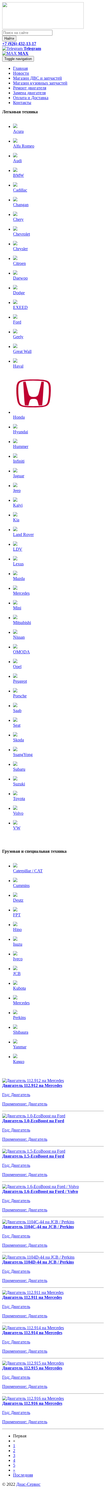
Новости (21, 73)
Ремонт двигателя (29, 88)
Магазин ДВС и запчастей (37, 78)
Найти (9, 38)
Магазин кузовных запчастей (40, 83)
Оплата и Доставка (30, 97)
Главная (20, 68)
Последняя (23, 1475)
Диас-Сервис (28, 1484)
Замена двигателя (29, 92)
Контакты (22, 102)
